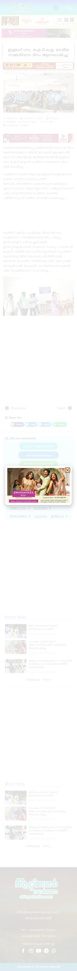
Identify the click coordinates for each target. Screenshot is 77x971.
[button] (67, 470)
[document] (38, 485)
